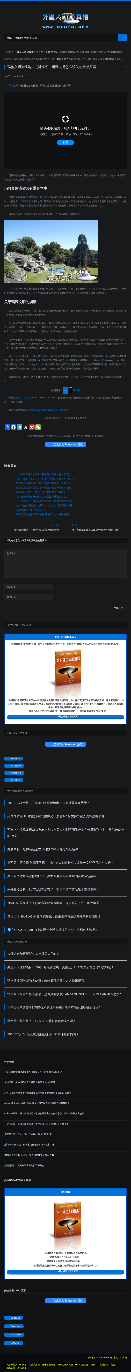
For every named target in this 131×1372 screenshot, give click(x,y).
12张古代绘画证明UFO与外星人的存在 (33, 954)
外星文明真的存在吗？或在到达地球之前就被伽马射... (44, 514)
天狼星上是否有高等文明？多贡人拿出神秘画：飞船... (44, 487)
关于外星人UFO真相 (16, 1364)
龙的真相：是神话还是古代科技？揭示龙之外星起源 (42, 849)
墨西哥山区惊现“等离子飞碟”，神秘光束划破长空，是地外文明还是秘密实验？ (60, 863)
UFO (23, 59)
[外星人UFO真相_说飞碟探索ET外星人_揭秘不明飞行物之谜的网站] (65, 19)
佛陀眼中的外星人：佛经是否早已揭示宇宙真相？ (28, 1134)
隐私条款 (10, 1367)
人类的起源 (108, 59)
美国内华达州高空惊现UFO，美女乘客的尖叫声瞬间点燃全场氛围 (51, 876)
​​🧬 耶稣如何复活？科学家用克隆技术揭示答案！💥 (29, 1144)
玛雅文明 (14, 85)
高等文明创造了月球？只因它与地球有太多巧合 (41, 492)
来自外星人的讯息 (66, 59)
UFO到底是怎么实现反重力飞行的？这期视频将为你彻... (45, 501)
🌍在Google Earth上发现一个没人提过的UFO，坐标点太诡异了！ (54, 930)
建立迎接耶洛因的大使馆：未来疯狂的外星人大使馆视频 (45, 980)
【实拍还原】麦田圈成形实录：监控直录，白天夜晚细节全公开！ (36, 1123)
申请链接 (22, 1367)
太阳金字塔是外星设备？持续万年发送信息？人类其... (44, 474)
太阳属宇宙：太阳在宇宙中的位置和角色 (24, 1165)
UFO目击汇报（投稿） (86, 1364)
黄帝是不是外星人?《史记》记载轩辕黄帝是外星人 (41, 1021)
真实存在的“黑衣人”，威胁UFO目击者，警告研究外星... (45, 505)
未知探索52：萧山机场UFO (30, 509)
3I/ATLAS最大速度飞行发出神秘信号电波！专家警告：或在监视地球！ (54, 903)
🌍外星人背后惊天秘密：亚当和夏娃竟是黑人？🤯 (29, 1154)
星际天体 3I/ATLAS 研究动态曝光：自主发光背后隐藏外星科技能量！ (54, 916)
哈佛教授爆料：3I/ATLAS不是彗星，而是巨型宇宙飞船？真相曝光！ (53, 889)
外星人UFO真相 (25, 51)
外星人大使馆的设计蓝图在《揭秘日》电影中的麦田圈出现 (33, 1071)
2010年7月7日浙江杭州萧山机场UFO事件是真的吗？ (43, 1034)
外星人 (96, 59)
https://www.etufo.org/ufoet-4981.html (48, 409)
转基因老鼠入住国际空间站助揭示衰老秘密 (37, 529)
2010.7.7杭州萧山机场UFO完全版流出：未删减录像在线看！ (48, 803)
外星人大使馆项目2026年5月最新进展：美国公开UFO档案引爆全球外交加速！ (60, 967)
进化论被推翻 (48, 1364)
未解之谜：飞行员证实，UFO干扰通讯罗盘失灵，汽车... (45, 478)
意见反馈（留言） (108, 1364)
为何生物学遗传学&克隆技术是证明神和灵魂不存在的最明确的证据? (53, 1007)
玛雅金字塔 (52, 51)
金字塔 (39, 51)
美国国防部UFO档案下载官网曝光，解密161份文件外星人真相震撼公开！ (57, 816)
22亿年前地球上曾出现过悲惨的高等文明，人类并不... (44, 483)
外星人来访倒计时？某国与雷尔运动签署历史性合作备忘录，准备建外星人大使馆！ (45, 1113)
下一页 (76, 390)
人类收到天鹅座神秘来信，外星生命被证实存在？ (42, 496)
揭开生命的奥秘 (65, 1364)
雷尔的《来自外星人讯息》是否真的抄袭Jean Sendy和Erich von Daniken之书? (64, 994)
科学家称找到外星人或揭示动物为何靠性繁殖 (95, 529)
